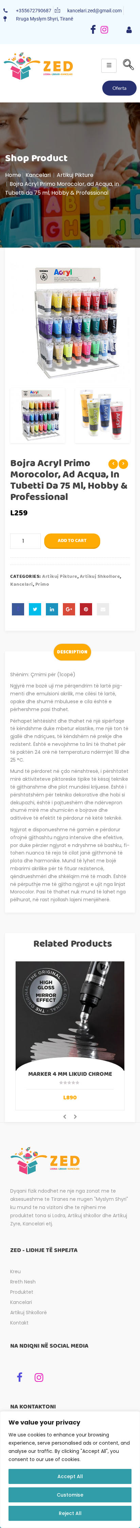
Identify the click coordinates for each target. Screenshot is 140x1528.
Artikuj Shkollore (100, 576)
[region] (70, 1469)
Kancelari (38, 175)
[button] (128, 65)
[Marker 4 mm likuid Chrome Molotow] (70, 1016)
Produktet (21, 1292)
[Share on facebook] (18, 609)
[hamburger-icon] (129, 30)
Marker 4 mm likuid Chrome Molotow (70, 1077)
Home (13, 175)
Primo (42, 584)
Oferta (119, 88)
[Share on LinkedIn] (52, 609)
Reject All (70, 1513)
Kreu (15, 1271)
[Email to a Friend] (103, 609)
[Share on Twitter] (35, 609)
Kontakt (19, 1322)
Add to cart (72, 541)
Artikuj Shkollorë (28, 1312)
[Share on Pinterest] (86, 609)
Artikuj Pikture (75, 175)
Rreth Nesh (23, 1281)
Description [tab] (72, 652)
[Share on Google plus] (69, 609)
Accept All (70, 1476)
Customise (70, 1494)
